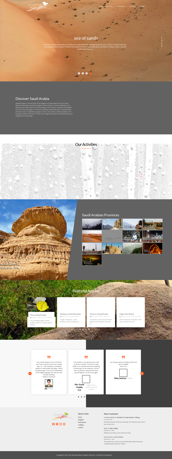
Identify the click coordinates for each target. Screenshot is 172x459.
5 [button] (141, 179)
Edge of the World (97, 314)
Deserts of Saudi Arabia (69, 314)
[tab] (79, 73)
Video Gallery (114, 428)
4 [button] (141, 174)
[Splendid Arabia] (40, 6)
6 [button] (141, 184)
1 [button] (141, 160)
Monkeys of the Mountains (40, 314)
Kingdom (109, 6)
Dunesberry (108, 455)
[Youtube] (60, 424)
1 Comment (136, 316)
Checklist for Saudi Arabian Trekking (128, 417)
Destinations (120, 6)
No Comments (45, 316)
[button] (31, 186)
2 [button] (141, 165)
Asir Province (119, 437)
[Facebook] (53, 424)
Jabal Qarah (124, 314)
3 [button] (141, 170)
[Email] (64, 424)
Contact (141, 6)
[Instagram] (57, 424)
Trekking (132, 6)
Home (101, 6)
